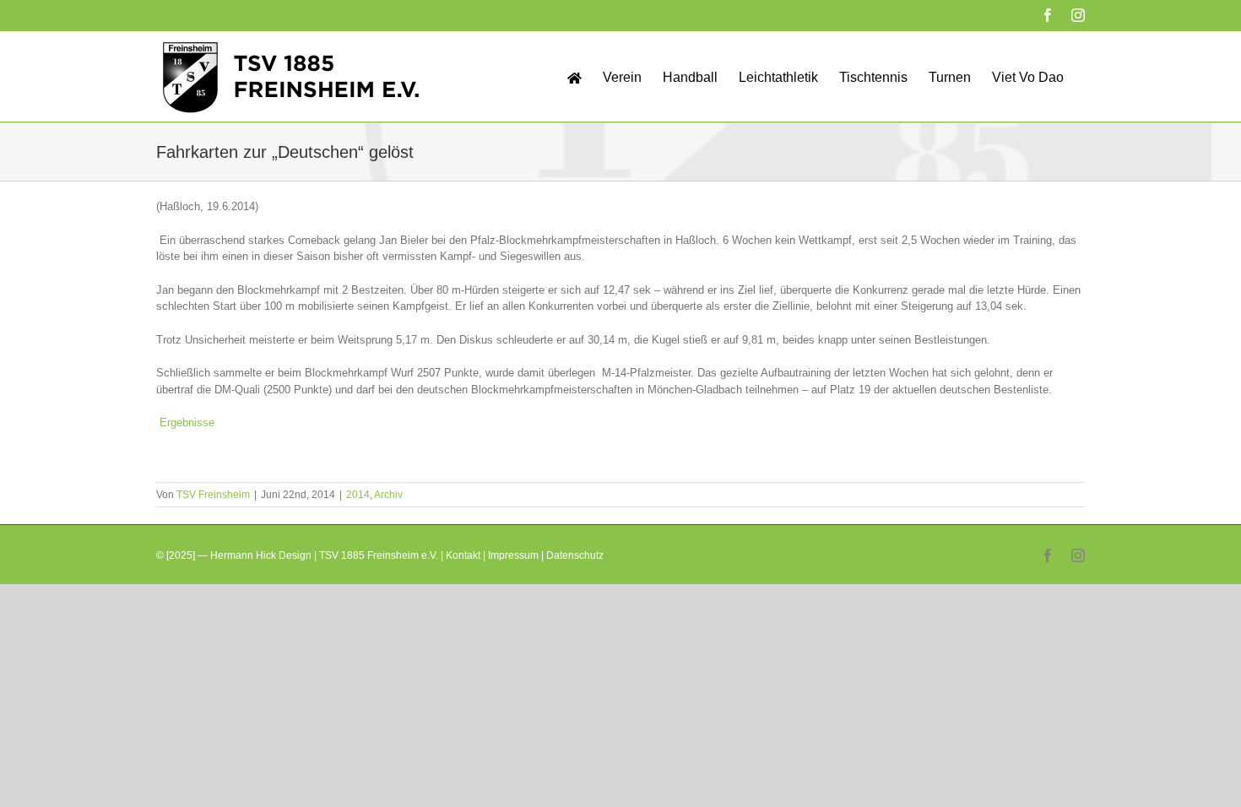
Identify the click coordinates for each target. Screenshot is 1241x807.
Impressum (513, 555)
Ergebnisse (187, 422)
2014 (358, 495)
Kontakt (463, 555)
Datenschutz (575, 555)
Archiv (388, 495)
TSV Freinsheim (213, 495)
